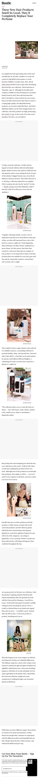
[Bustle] (6, 3)
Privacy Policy (5, 773)
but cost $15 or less (8, 114)
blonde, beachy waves (11, 187)
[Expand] (29, 760)
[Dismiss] (35, 760)
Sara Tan (5, 66)
